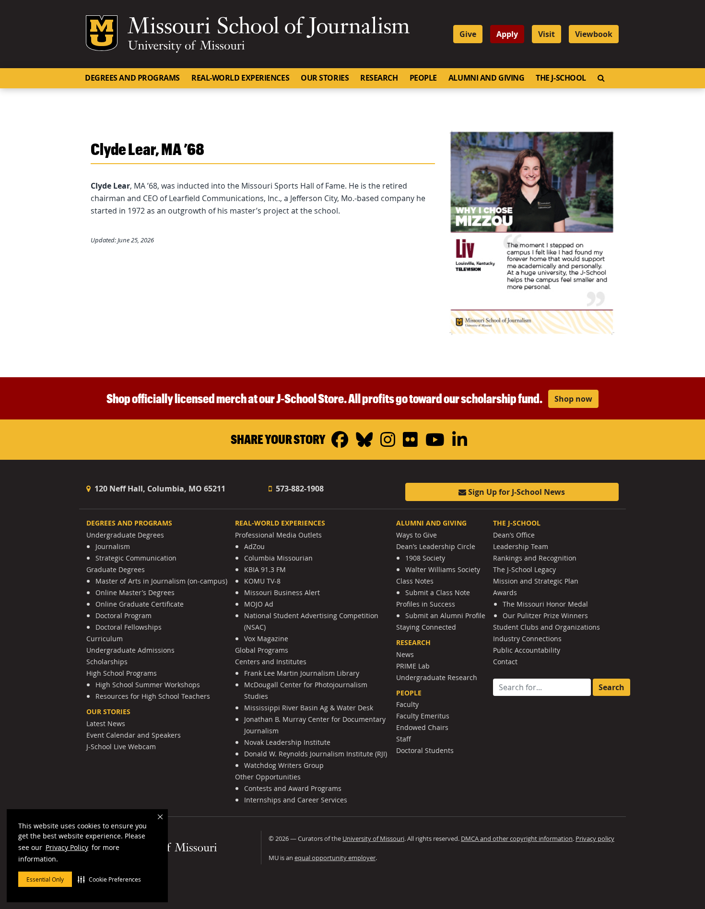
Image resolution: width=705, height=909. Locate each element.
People (423, 77)
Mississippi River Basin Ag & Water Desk (308, 707)
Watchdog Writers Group (284, 765)
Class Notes (415, 581)
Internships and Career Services (295, 799)
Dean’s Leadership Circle (435, 546)
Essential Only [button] (45, 879)
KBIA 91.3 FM (265, 569)
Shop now (573, 399)
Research (379, 77)
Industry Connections (527, 638)
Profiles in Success (425, 604)
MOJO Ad (258, 604)
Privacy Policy (67, 847)
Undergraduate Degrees (125, 534)
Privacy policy (595, 839)
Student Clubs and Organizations (546, 627)
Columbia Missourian (278, 557)
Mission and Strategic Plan (535, 581)
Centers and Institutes (270, 661)
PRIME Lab (413, 665)
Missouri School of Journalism (269, 27)
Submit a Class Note (437, 592)
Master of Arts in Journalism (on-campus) (161, 581)
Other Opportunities (268, 776)
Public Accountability (526, 650)
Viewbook (593, 34)
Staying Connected (426, 627)
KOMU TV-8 (262, 581)
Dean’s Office (514, 534)
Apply (507, 34)
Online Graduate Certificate (139, 604)
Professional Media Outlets (278, 534)
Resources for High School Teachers (152, 696)
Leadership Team (520, 546)
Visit (546, 34)
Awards (505, 592)
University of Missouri (186, 46)
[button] (109, 879)
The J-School (561, 77)
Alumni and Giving (486, 77)
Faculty (407, 704)
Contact (505, 661)
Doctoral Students (425, 750)
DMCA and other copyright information (517, 839)
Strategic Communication (135, 557)
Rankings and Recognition (534, 557)
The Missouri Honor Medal (545, 604)
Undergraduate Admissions (130, 650)
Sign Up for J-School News (515, 492)
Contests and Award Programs (292, 788)
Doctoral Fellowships (128, 627)
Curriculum (104, 638)
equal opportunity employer (335, 858)
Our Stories (325, 77)
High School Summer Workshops (147, 684)
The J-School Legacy (524, 569)
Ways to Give (416, 534)
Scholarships (107, 661)
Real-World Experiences (240, 77)
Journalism (112, 546)
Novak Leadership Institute (287, 742)
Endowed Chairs (422, 727)
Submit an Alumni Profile (445, 615)
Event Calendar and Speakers (133, 735)
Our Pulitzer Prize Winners (545, 615)
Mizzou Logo (102, 33)
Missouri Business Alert (282, 592)
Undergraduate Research (436, 677)
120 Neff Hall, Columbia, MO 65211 (159, 488)
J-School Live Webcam (121, 746)
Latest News (105, 723)
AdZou (254, 546)
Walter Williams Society (442, 569)
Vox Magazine (266, 638)
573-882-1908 (299, 488)
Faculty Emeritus (422, 715)
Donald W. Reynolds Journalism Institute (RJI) (315, 753)
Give (467, 34)
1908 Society (425, 557)
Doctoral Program (123, 615)
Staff (403, 738)
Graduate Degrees (115, 569)
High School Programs (121, 673)
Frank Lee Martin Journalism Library (301, 673)
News (405, 654)
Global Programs (261, 650)
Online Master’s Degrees (135, 592)
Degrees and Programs (132, 77)
